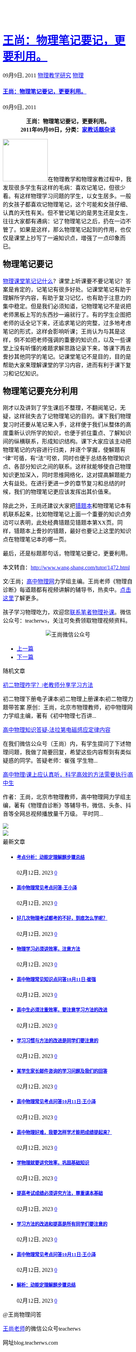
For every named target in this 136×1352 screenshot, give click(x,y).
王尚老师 (14, 1329)
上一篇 (25, 649)
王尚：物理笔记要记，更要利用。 (44, 91)
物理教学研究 (54, 75)
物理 (78, 75)
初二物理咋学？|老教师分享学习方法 (48, 685)
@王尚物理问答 (41, 16)
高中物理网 (40, 581)
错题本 (83, 506)
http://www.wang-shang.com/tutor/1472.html (80, 567)
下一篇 (25, 657)
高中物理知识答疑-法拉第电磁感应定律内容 (57, 730)
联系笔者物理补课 (92, 612)
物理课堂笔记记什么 (28, 281)
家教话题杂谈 (98, 130)
